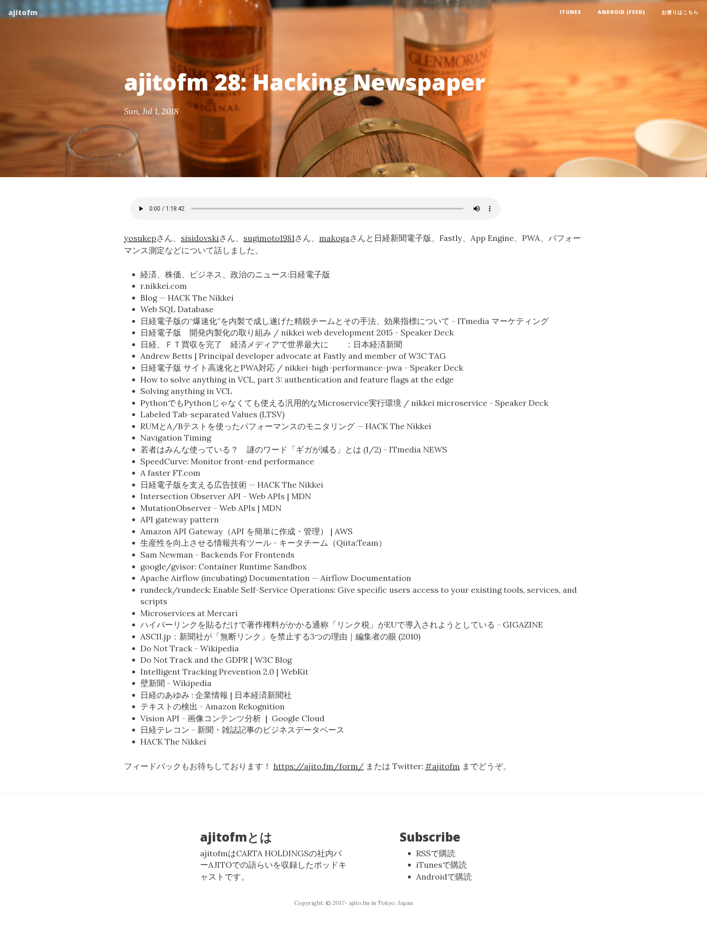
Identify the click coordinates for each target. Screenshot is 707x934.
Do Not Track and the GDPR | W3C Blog (216, 660)
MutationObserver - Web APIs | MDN (210, 508)
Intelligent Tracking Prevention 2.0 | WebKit (224, 671)
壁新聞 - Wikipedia (176, 683)
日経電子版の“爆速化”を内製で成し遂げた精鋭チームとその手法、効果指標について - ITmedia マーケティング (344, 321)
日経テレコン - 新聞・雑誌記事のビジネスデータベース (242, 730)
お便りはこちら (680, 12)
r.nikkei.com (163, 286)
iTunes (570, 12)
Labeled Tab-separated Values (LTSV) (212, 414)
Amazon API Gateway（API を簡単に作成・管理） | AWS (246, 531)
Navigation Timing (175, 437)
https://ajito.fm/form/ (318, 766)
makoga (334, 238)
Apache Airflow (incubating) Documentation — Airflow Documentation (275, 578)
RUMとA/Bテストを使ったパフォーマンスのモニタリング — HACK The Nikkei (285, 426)
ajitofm (23, 12)
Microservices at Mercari (189, 613)
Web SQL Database (177, 309)
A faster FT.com (170, 473)
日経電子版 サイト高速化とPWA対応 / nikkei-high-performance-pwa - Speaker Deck (301, 367)
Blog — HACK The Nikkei (187, 298)
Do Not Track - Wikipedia (189, 648)
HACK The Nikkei (173, 741)
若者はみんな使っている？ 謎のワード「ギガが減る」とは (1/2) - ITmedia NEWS (293, 449)
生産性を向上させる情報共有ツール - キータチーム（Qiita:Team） (263, 543)
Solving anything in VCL (186, 391)
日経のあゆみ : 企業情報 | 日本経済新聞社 (216, 695)
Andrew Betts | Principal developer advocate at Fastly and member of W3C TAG (293, 356)
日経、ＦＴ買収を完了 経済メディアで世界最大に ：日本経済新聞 (271, 344)
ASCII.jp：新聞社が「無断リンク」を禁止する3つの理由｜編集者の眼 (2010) (280, 636)
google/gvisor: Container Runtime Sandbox (223, 566)
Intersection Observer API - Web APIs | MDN (225, 496)
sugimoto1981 (269, 238)
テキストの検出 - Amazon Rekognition (212, 706)
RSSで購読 (435, 853)
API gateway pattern (179, 519)
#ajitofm (442, 766)
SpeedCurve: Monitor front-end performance (227, 461)
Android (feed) (621, 12)
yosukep (140, 238)
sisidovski (200, 238)
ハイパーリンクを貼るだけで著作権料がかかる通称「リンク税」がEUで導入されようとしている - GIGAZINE (341, 624)
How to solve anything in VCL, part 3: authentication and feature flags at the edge (297, 379)
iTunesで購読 (441, 865)
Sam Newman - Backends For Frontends (217, 554)
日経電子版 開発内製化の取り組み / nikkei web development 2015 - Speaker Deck (297, 332)
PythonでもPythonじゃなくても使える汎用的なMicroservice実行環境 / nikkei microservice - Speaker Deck (344, 403)
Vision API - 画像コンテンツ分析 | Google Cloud (232, 718)
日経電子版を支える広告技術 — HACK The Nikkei (231, 484)
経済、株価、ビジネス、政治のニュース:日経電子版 (235, 274)
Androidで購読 (444, 876)
